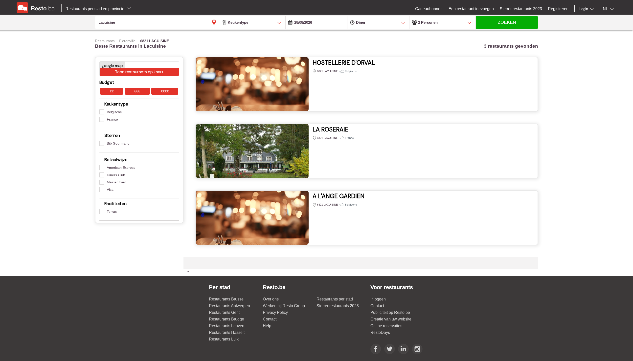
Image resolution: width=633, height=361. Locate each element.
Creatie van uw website (390, 319)
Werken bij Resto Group (284, 306)
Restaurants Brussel (227, 299)
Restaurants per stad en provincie (95, 9)
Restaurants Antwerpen (229, 306)
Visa (110, 189)
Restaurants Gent (224, 312)
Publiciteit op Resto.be (390, 312)
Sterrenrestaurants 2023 (337, 306)
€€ (112, 91)
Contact (269, 319)
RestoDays (380, 332)
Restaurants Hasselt (227, 332)
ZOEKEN (507, 22)
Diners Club (116, 175)
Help (267, 326)
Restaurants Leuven (226, 326)
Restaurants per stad (334, 299)
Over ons (271, 299)
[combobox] (587, 9)
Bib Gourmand (118, 143)
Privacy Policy (275, 312)
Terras (112, 211)
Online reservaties (386, 326)
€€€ (137, 91)
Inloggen (378, 299)
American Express (121, 168)
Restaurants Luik (224, 339)
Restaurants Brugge (226, 319)
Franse (112, 119)
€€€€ (165, 91)
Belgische (114, 112)
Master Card (116, 182)
